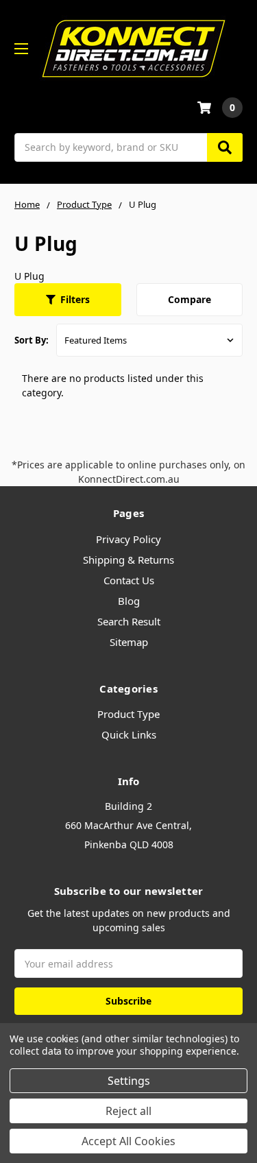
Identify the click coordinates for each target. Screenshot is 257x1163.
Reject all (128, 1110)
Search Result (128, 621)
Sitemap (129, 642)
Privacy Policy (128, 539)
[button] (67, 299)
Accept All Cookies (128, 1141)
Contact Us (128, 580)
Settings (129, 1080)
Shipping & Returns (128, 559)
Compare (189, 299)
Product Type (128, 714)
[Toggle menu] (21, 48)
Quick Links (128, 734)
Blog (129, 601)
